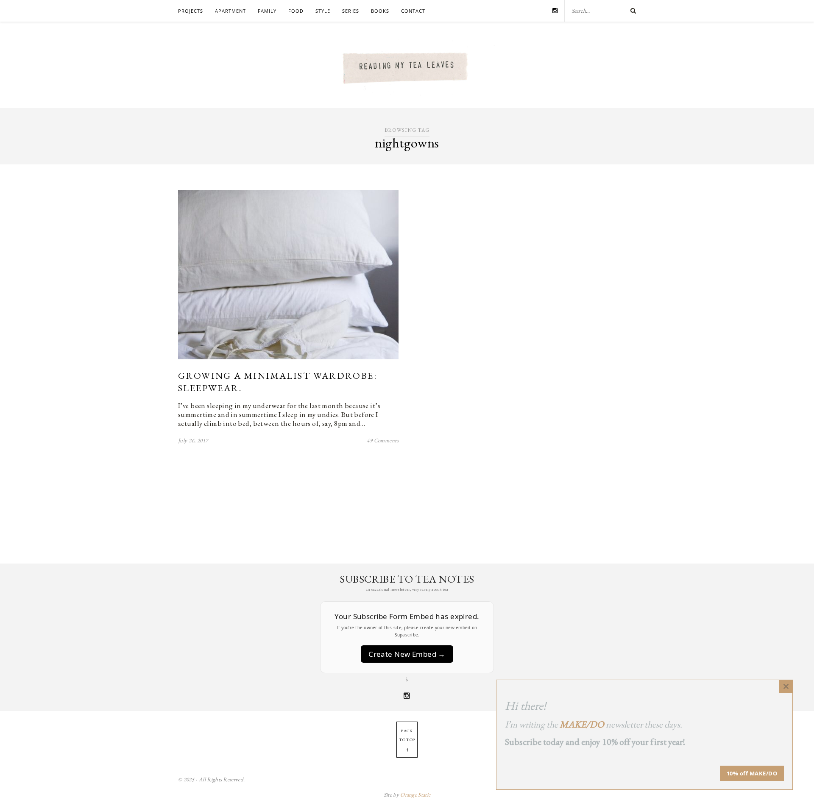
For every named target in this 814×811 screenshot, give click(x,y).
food (296, 11)
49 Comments (383, 440)
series (350, 11)
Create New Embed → (407, 654)
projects (190, 11)
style (322, 11)
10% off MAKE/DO (752, 773)
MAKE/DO (582, 724)
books (380, 11)
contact (413, 11)
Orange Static (415, 794)
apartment (230, 11)
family (267, 11)
